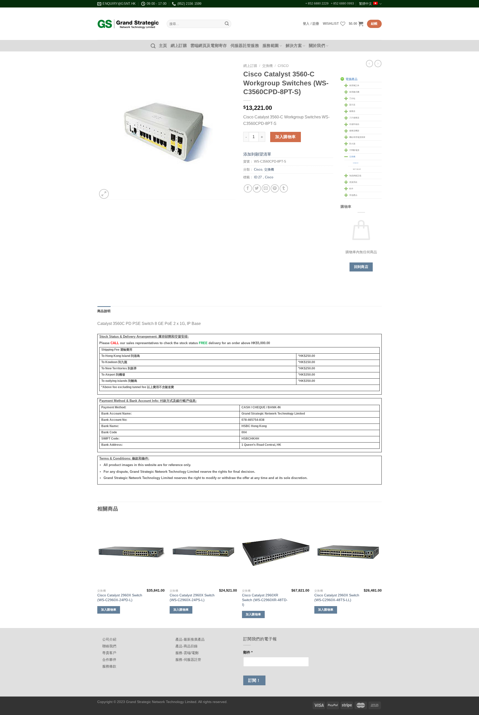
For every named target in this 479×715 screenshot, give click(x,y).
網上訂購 (179, 45)
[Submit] (227, 24)
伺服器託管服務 (245, 45)
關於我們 (317, 45)
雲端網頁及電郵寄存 (208, 45)
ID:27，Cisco (263, 177)
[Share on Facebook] (248, 188)
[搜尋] (153, 45)
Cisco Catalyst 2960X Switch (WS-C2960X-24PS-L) (192, 597)
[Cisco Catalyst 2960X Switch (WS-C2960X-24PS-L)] (203, 552)
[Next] (381, 572)
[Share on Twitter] (257, 188)
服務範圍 (270, 45)
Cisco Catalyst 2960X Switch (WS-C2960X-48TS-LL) (336, 597)
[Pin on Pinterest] (275, 188)
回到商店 (361, 267)
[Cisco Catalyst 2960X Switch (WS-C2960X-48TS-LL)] (348, 552)
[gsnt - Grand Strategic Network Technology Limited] (128, 24)
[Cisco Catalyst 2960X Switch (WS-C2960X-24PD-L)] (131, 552)
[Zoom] (104, 194)
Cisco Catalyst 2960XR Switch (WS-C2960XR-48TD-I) (265, 599)
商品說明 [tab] (104, 311)
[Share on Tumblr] (284, 188)
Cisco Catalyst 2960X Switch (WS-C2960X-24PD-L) (119, 597)
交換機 (267, 66)
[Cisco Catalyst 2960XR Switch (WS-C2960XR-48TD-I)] (275, 552)
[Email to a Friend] (266, 188)
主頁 (163, 45)
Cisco (283, 66)
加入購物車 (285, 137)
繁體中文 (365, 3)
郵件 (247, 652)
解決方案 (294, 45)
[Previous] (97, 572)
